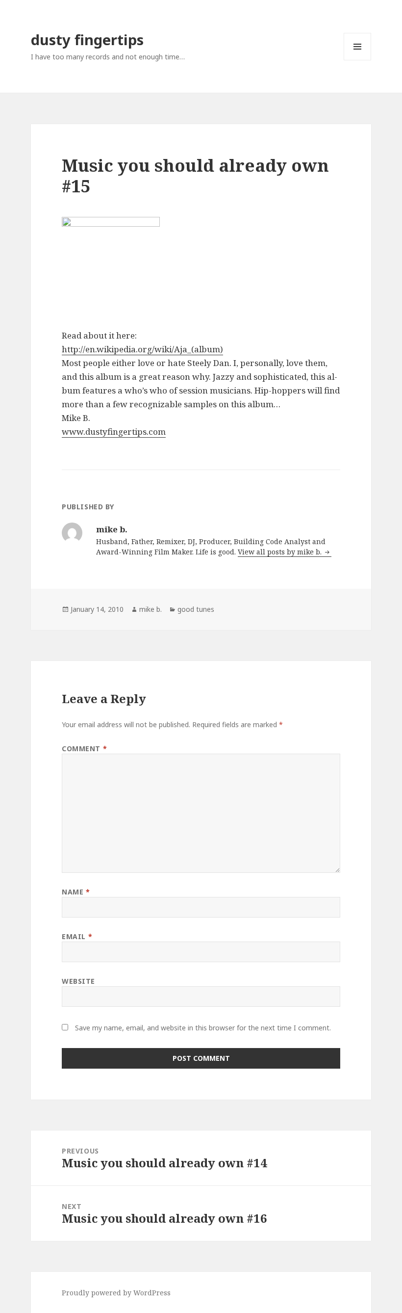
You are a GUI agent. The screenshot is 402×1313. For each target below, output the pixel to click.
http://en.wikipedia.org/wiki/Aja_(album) (142, 349)
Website (78, 981)
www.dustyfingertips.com (114, 431)
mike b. (150, 609)
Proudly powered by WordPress (116, 1292)
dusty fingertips (87, 39)
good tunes (195, 609)
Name (76, 891)
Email (77, 936)
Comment (84, 748)
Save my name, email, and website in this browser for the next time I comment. (203, 1027)
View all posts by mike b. (281, 551)
